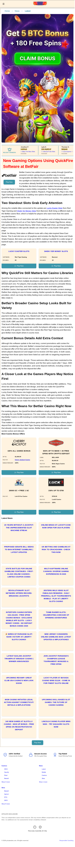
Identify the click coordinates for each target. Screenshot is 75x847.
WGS (6, 769)
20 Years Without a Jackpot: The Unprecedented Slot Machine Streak (18, 527)
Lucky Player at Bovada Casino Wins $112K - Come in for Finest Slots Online (56, 680)
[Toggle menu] (3, 4)
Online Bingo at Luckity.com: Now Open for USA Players (56, 526)
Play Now (9, 182)
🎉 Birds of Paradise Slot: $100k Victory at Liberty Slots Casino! (19, 637)
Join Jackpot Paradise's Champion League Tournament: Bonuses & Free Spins (56, 660)
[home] (40, 6)
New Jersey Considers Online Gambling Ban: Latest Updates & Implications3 (56, 637)
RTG (5, 797)
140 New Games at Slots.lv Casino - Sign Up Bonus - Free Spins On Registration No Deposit (19, 725)
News (17, 11)
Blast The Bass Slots (24, 151)
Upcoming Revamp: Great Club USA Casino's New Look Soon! (19, 680)
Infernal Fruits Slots (45, 151)
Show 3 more (6, 782)
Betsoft (6, 778)
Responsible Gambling (66, 840)
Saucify (6, 772)
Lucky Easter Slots (54, 208)
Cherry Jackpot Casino (22, 460)
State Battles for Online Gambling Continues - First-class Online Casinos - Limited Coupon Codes (19, 573)
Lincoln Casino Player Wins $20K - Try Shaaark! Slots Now (56, 724)
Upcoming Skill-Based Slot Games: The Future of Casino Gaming (56, 702)
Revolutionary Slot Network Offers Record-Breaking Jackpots (19, 593)
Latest (44, 769)
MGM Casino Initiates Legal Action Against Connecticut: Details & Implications (19, 702)
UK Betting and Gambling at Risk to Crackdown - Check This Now (56, 549)
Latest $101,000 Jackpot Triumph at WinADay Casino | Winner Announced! (18, 658)
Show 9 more (6, 804)
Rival (5, 775)
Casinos (4, 766)
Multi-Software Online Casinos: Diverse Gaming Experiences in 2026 (56, 571)
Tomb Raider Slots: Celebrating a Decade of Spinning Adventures (56, 615)
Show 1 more (43, 782)
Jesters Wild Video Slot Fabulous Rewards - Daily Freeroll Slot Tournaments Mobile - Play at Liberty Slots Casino (56, 595)
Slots (43, 778)
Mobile (44, 772)
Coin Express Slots (64, 151)
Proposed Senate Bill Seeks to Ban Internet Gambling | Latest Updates (19, 549)
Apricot (6, 794)
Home (7, 11)
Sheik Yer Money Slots (26, 211)
